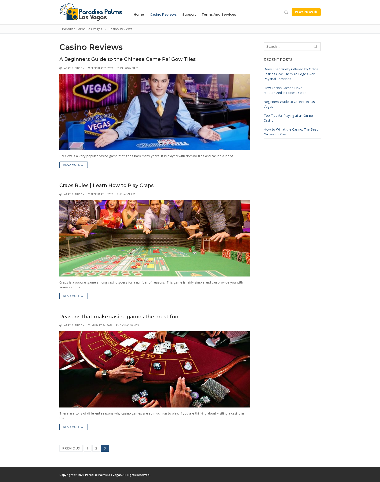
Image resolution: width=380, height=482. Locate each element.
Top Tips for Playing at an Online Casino (288, 117)
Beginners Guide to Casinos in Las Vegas (289, 104)
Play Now (304, 12)
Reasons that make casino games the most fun (118, 317)
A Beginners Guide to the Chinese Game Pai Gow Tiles (127, 59)
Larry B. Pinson (73, 68)
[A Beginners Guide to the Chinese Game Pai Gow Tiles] (154, 112)
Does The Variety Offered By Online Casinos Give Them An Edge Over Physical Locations (291, 74)
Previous (71, 448)
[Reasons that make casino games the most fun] (154, 369)
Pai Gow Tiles (128, 68)
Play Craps (127, 194)
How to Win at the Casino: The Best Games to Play (291, 131)
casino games (129, 325)
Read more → (73, 165)
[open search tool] (286, 13)
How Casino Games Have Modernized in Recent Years (285, 90)
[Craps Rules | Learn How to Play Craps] (154, 238)
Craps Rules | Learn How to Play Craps (106, 185)
